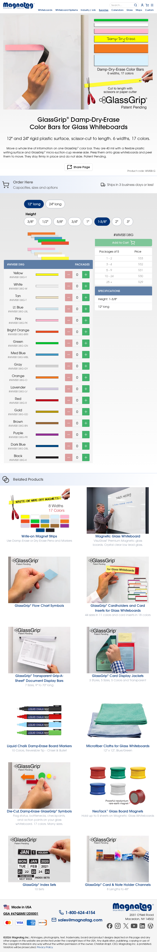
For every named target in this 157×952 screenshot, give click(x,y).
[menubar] (96, 10)
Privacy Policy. (45, 947)
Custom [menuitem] (149, 10)
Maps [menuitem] (139, 10)
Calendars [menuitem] (117, 10)
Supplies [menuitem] (103, 10)
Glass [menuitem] (130, 10)
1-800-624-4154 (80, 912)
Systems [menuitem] (66, 10)
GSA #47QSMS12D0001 (20, 913)
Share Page (82, 167)
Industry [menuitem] (88, 10)
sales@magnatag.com (80, 919)
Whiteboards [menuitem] (45, 10)
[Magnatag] (133, 907)
